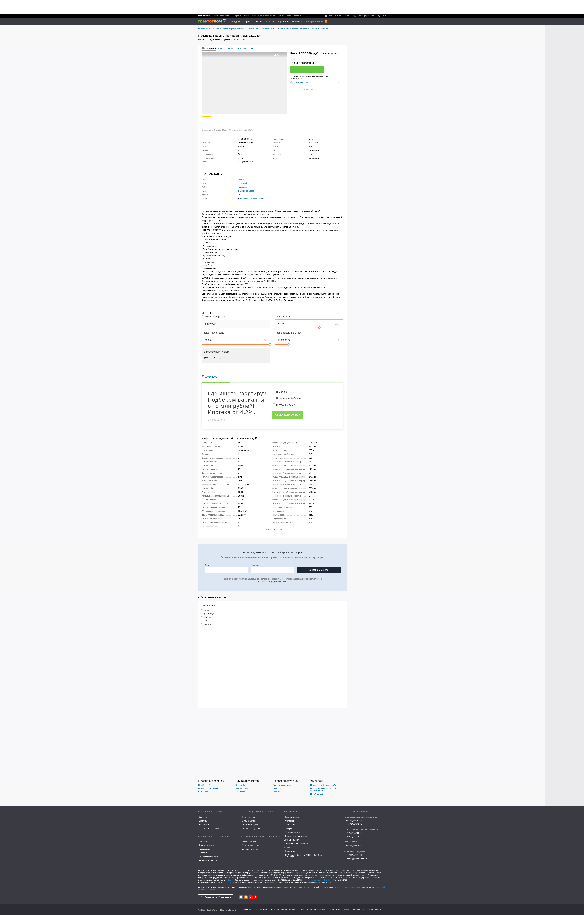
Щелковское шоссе (246, 191)
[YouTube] (251, 897)
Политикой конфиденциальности (272, 582)
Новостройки (263, 21)
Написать (307, 89)
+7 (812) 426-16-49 (354, 837)
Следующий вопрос (287, 414)
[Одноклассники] (246, 897)
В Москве (281, 392)
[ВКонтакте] (241, 897)
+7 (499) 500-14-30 (354, 845)
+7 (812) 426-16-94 (354, 824)
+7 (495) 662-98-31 (354, 833)
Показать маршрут (258, 198)
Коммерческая (281, 21)
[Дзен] (255, 897)
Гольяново (242, 187)
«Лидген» (230, 880)
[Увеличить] (283, 55)
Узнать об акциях (318, 569)
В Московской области (288, 398)
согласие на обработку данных (347, 887)
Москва (241, 179)
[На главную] (213, 21)
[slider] (319, 327)
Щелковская (245, 198)
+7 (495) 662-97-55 (354, 820)
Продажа (236, 21)
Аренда (248, 21)
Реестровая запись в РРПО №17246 (319, 880)
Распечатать (211, 376)
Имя (207, 565)
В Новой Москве (285, 404)
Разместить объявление (218, 897)
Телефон (255, 565)
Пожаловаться (301, 82)
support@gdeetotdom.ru (356, 859)
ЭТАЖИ (293, 60)
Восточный (242, 183)
